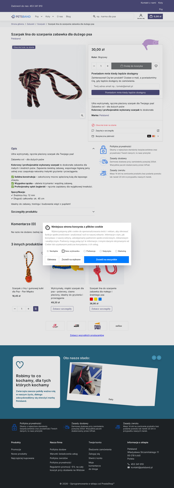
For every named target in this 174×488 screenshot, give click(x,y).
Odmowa (51, 259)
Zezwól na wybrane (71, 259)
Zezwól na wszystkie (106, 259)
